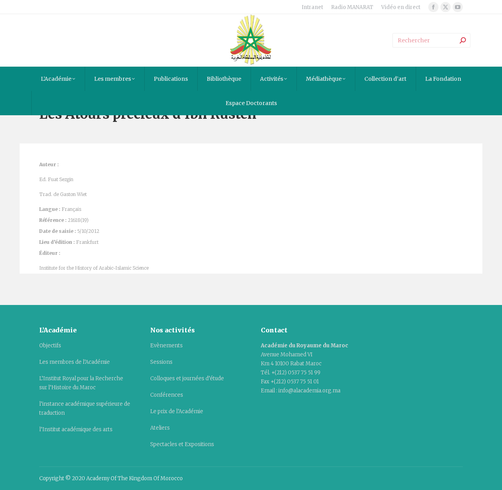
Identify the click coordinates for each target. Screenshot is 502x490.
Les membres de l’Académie (74, 362)
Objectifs (50, 345)
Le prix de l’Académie (176, 411)
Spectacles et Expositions (182, 444)
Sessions (161, 362)
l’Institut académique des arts (76, 429)
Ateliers (160, 428)
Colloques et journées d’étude (187, 378)
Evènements (166, 345)
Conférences (166, 395)
